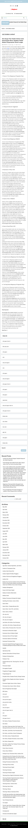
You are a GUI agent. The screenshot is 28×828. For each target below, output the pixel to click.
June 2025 (5, 536)
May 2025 (5, 539)
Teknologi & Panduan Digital (9, 772)
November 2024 (6, 555)
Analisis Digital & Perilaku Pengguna (10, 573)
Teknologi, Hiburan (7, 789)
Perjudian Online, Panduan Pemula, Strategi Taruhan (14, 676)
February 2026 (6, 515)
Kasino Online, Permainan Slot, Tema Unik (12, 627)
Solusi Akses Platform (7, 751)
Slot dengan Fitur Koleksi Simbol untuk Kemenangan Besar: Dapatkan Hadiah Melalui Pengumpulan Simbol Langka (13, 40)
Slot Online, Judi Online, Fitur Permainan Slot (12, 730)
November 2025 (6, 523)
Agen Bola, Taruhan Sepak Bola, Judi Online (12, 565)
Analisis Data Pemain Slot (8, 571)
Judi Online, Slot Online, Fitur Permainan (11, 622)
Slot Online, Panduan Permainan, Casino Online (13, 738)
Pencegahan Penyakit (7, 668)
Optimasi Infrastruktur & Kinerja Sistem (11, 653)
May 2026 (5, 506)
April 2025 (5, 541)
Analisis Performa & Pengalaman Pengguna (12, 576)
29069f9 (5, 44)
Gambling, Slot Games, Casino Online (11, 601)
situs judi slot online (7, 702)
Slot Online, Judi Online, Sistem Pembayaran (12, 733)
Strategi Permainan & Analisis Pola (10, 761)
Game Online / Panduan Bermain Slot (11, 606)
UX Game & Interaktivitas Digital (10, 813)
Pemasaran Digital (7, 665)
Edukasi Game (6, 595)
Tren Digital (5, 802)
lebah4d (4, 648)
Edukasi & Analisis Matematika (9, 592)
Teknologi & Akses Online (8, 764)
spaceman (5, 400)
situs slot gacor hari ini (8, 405)
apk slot (4, 432)
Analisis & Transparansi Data (9, 568)
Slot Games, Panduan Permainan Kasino (11, 721)
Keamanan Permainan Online (9, 641)
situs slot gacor (6, 362)
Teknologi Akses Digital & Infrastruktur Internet (13, 775)
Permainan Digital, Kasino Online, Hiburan (12, 683)
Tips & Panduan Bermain (8, 800)
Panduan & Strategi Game (8, 656)
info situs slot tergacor (8, 619)
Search (3, 448)
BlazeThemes (15, 825)
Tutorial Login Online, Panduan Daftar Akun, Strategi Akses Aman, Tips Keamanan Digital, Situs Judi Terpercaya (14, 807)
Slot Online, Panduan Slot (8, 741)
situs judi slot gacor (7, 699)
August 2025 (5, 531)
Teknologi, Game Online (8, 786)
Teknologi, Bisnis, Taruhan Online (10, 783)
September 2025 (6, 528)
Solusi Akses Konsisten (8, 748)
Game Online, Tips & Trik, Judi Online (11, 609)
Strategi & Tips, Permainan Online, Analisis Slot (13, 753)
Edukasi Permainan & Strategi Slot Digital (12, 598)
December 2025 (6, 520)
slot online (5, 421)
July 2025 (5, 533)
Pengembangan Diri (7, 673)
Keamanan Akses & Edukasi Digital (10, 633)
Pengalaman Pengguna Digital (9, 671)
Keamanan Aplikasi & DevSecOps (10, 638)
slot (3, 357)
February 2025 (6, 547)
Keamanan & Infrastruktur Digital (10, 630)
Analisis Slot (5, 579)
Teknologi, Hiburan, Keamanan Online (11, 791)
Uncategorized (6, 811)
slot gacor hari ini (6, 341)
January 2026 (5, 517)
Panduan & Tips (6, 658)
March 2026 (5, 512)
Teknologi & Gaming (7, 770)
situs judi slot (6, 696)
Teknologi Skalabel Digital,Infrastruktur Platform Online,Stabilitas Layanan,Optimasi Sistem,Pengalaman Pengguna (13, 779)
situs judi (5, 694)
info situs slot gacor (7, 617)
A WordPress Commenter (8, 499)
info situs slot (6, 614)
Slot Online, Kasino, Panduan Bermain (11, 736)
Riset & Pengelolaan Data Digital (10, 688)
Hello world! (18, 499)
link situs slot (6, 346)
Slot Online (5, 723)
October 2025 (5, 525)
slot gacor (5, 352)
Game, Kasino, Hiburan (8, 611)
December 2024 (6, 552)
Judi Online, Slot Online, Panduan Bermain (12, 625)
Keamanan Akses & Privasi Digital (10, 636)
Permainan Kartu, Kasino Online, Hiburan (11, 686)
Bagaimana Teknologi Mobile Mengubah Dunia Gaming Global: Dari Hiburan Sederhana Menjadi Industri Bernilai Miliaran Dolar (12, 1)
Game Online (5, 603)
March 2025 (5, 544)
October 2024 (5, 558)
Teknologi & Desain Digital (8, 767)
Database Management (8, 587)
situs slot (5, 704)
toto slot (4, 427)
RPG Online (5, 691)
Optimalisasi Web (6, 650)
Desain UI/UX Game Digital (8, 590)
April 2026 (5, 509)
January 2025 (5, 550)
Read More (4, 330)
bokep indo (5, 416)
